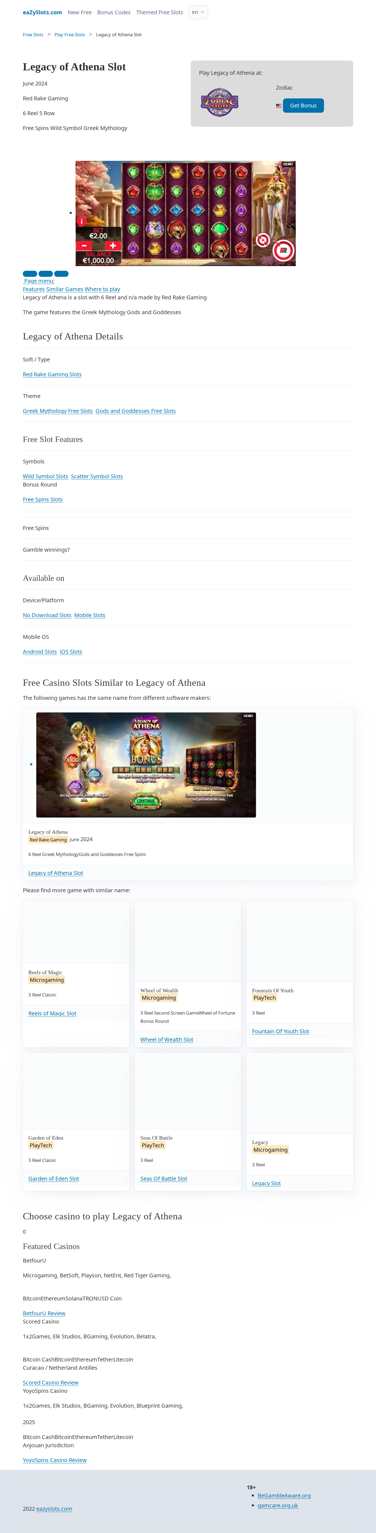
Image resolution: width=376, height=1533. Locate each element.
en (195, 12)
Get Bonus (303, 105)
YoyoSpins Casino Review (55, 1460)
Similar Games (64, 289)
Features (34, 289)
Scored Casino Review (50, 1382)
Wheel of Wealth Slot (166, 1039)
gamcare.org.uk (278, 1505)
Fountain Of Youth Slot (280, 1031)
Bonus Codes (114, 12)
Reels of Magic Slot (52, 1013)
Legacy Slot (266, 1183)
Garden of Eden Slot (53, 1178)
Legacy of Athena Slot (55, 873)
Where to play (102, 289)
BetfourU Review (44, 1313)
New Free (80, 12)
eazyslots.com (54, 1508)
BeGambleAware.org (284, 1495)
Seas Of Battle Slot (163, 1178)
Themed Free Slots (159, 12)
